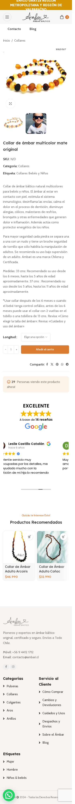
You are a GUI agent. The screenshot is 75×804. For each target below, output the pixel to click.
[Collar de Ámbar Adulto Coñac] (53, 547)
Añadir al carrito (45, 349)
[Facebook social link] (47, 364)
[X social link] (52, 364)
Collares (19, 40)
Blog (45, 742)
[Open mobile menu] (7, 17)
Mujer (10, 761)
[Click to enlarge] (10, 103)
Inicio (6, 40)
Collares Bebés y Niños (32, 173)
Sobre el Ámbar (53, 734)
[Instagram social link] (13, 667)
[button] (7, 78)
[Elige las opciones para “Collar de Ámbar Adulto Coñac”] (63, 536)
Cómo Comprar (52, 692)
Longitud (9, 337)
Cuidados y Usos (53, 713)
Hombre (12, 769)
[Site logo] (36, 17)
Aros (10, 710)
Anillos (11, 718)
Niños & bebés (17, 778)
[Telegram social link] (67, 364)
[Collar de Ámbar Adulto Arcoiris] (19, 547)
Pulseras (12, 686)
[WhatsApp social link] (62, 364)
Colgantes (14, 702)
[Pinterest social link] (57, 364)
